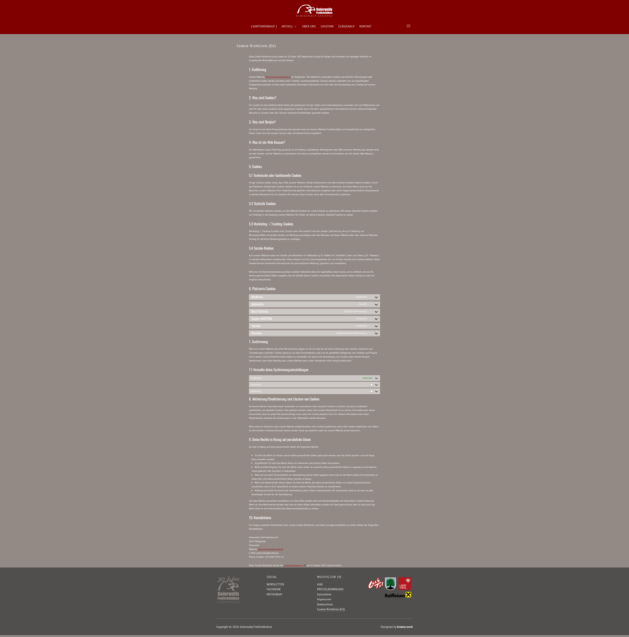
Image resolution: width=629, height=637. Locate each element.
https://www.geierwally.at (278, 76)
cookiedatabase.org (293, 565)
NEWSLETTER (275, 584)
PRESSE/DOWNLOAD (330, 589)
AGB (320, 584)
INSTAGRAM (274, 594)
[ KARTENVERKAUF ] (264, 26)
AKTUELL (287, 26)
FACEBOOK (274, 589)
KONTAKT (365, 26)
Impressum (324, 599)
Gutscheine (324, 594)
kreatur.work (405, 627)
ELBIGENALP (346, 26)
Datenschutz (325, 604)
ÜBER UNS (309, 26)
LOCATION (327, 26)
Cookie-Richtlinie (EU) (331, 609)
